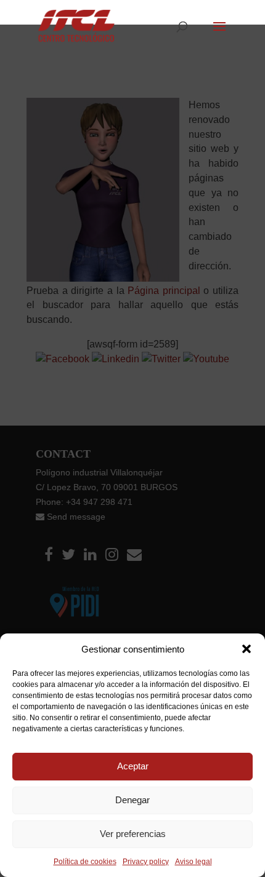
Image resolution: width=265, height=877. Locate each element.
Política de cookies (85, 861)
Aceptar (133, 766)
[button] (246, 649)
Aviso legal (193, 861)
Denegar (132, 800)
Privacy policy (146, 861)
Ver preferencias (133, 833)
